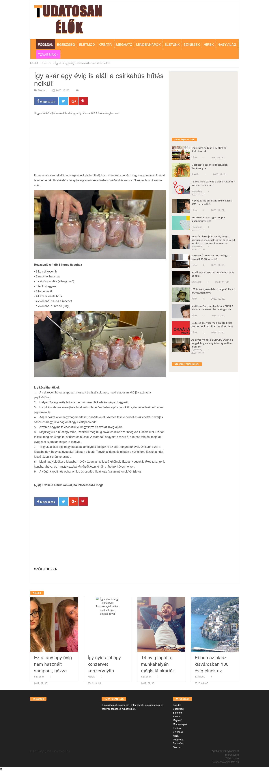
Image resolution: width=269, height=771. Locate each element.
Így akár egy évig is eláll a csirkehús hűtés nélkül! (82, 63)
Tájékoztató (232, 758)
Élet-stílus (178, 743)
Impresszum (232, 754)
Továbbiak (46, 54)
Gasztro (46, 63)
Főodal (34, 63)
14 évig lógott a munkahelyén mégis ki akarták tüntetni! (158, 667)
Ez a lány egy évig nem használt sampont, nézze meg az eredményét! (53, 670)
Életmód (87, 44)
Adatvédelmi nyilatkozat (225, 751)
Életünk (172, 44)
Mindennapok (148, 44)
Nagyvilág (227, 44)
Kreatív (105, 44)
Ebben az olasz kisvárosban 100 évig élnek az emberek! (212, 667)
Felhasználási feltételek (225, 762)
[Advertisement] (100, 145)
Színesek (192, 44)
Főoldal (45, 44)
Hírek (209, 44)
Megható (124, 44)
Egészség (66, 44)
